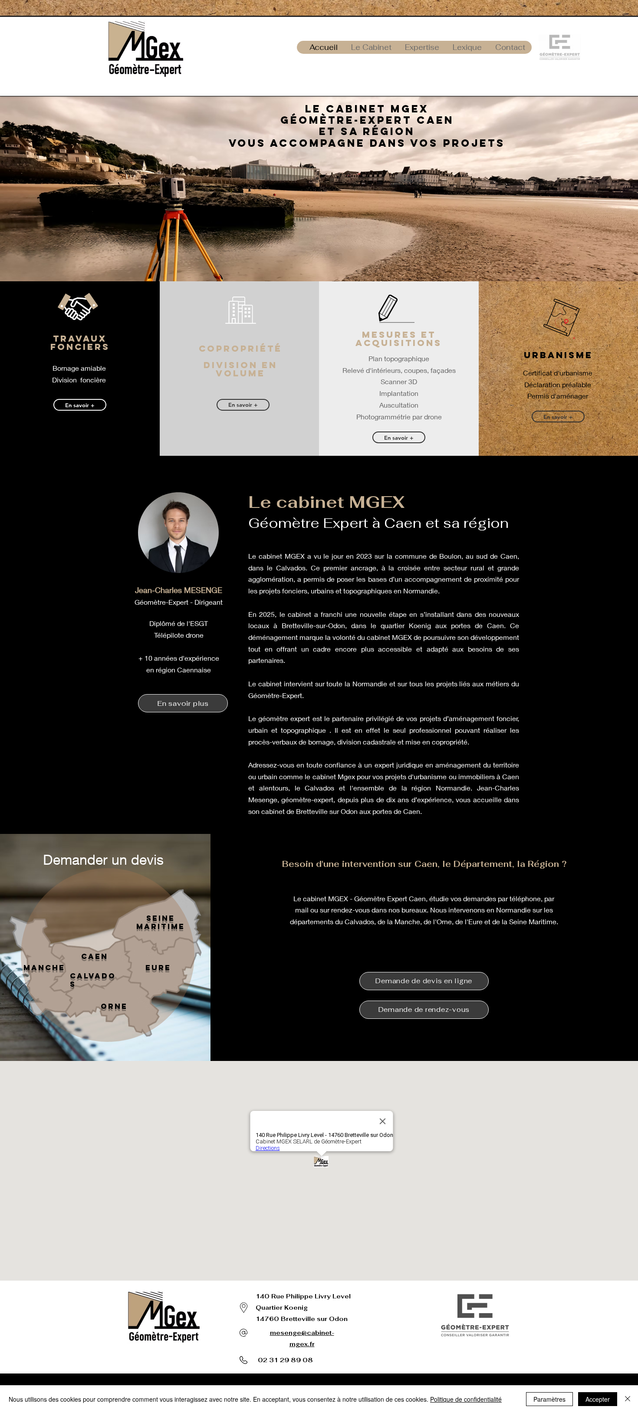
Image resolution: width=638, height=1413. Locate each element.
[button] (424, 981)
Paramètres (549, 1399)
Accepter (597, 1399)
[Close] (627, 1399)
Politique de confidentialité (466, 1399)
